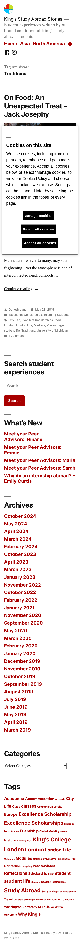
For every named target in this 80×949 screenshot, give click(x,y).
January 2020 (20, 653)
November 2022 (22, 585)
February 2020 (21, 646)
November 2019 (22, 669)
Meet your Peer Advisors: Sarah (39, 468)
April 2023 (16, 562)
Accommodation (39, 798)
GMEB (63, 831)
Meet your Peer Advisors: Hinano (23, 436)
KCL (29, 840)
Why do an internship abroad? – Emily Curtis (39, 478)
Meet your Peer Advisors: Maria (39, 460)
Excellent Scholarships (37, 320)
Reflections (15, 873)
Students (35, 882)
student (63, 873)
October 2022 (20, 592)
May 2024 (15, 523)
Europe (11, 814)
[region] (40, 190)
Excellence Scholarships (25, 315)
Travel (8, 899)
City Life (14, 320)
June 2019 (16, 707)
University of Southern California (55, 899)
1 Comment (16, 336)
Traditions (28, 330)
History (10, 840)
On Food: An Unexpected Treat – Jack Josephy (35, 105)
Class (16, 806)
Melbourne (9, 859)
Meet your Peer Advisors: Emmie (32, 450)
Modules (24, 858)
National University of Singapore (51, 858)
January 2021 (19, 608)
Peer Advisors (44, 866)
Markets (39, 325)
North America (49, 43)
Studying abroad (68, 891)
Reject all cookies (38, 229)
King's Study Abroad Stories (33, 19)
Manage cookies (38, 215)
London (9, 325)
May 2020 (15, 630)
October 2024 (20, 516)
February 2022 (20, 600)
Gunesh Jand (18, 309)
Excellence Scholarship (45, 814)
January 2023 (19, 577)
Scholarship (37, 873)
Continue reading (21, 288)
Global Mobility (49, 831)
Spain (51, 874)
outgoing (27, 866)
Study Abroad (22, 890)
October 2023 (20, 554)
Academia (14, 798)
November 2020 (22, 615)
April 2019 (16, 722)
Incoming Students (56, 315)
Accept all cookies (40, 243)
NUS (73, 859)
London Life (24, 325)
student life (12, 330)
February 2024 (21, 546)
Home (10, 43)
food (58, 320)
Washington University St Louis (27, 907)
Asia (25, 43)
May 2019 (15, 714)
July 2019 (15, 699)
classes (28, 806)
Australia (60, 799)
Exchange (69, 824)
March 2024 (18, 539)
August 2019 (18, 691)
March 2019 (17, 730)
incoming (21, 841)
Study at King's (50, 891)
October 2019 (19, 676)
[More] (70, 44)
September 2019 (23, 684)
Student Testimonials (53, 882)
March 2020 (18, 638)
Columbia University (49, 806)
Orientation (12, 866)
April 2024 (16, 531)
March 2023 (17, 569)
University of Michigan (52, 330)
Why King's (29, 914)
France (15, 831)
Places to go (55, 325)
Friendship (29, 831)
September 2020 (23, 623)
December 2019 (22, 661)
